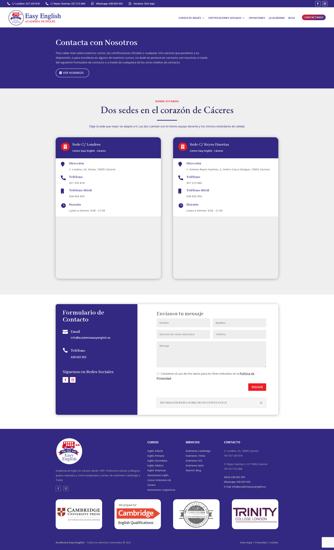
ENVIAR (257, 387)
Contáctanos (313, 17)
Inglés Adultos (155, 465)
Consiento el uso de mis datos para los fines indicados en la (206, 376)
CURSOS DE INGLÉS (189, 17)
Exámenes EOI (194, 460)
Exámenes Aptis (195, 465)
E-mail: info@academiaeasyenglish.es (245, 486)
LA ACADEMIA (277, 17)
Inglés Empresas (156, 470)
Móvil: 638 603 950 (234, 477)
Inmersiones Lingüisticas (161, 489)
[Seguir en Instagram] (324, 3)
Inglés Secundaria (157, 460)
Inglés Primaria (155, 455)
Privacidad (261, 542)
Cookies (273, 542)
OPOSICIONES (257, 17)
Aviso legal (246, 542)
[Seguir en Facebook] (317, 3)
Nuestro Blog (193, 470)
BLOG (291, 17)
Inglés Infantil (155, 451)
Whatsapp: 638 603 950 (237, 481)
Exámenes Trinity (195, 455)
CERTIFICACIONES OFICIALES (224, 17)
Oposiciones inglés (158, 475)
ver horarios (73, 73)
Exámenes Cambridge (198, 451)
